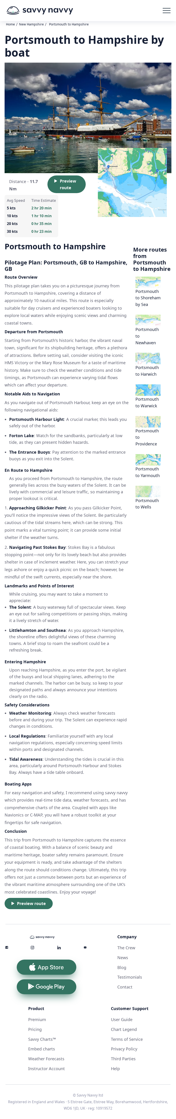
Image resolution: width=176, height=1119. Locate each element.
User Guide (121, 1019)
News (122, 957)
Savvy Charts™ (42, 1039)
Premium (37, 1019)
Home (10, 24)
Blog (121, 967)
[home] (40, 10)
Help (115, 1068)
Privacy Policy (124, 1049)
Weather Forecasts (46, 1058)
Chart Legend (124, 1029)
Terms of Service (127, 1039)
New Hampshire (31, 24)
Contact (124, 987)
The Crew (126, 947)
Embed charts (41, 1049)
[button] (166, 10)
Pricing (35, 1029)
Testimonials (129, 977)
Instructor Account (46, 1068)
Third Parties (123, 1058)
